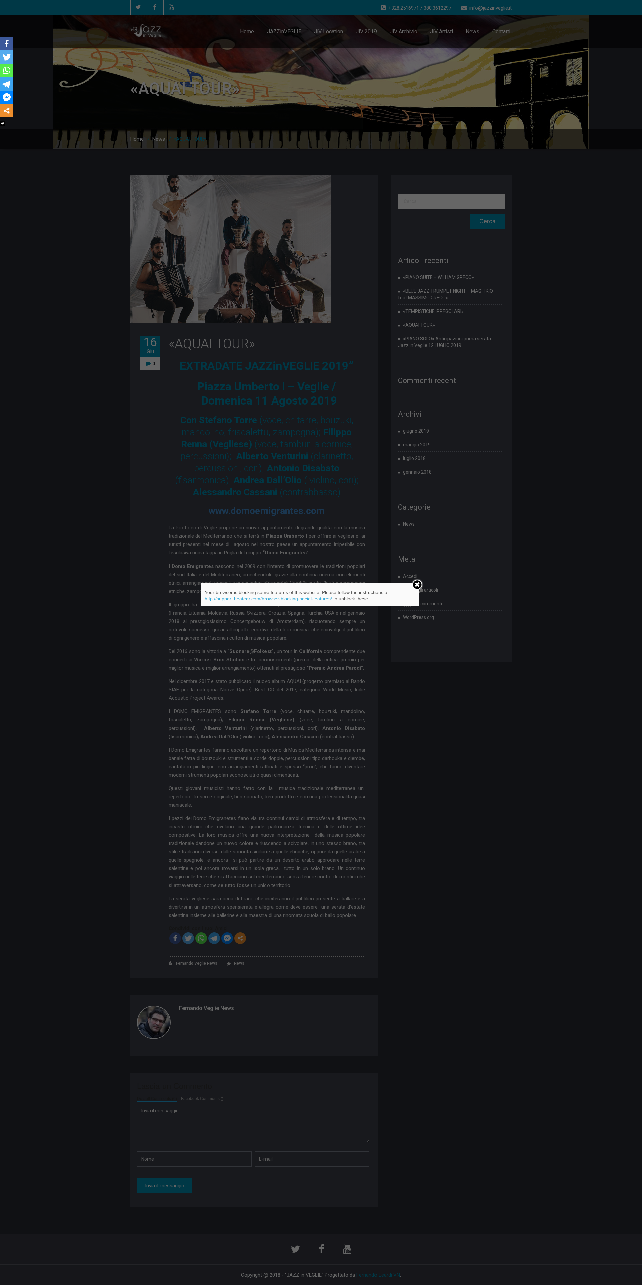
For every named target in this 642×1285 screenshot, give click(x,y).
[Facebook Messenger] (6, 97)
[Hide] (2, 123)
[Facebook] (6, 43)
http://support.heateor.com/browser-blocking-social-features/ (268, 598)
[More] (6, 110)
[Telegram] (6, 84)
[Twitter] (6, 57)
